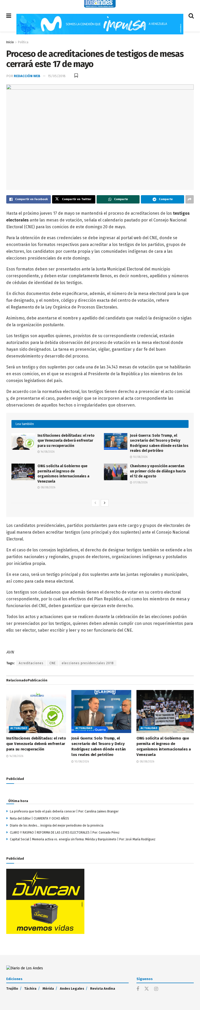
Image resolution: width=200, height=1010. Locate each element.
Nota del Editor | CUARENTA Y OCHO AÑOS (39, 818)
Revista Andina (102, 988)
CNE (52, 663)
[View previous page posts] (95, 503)
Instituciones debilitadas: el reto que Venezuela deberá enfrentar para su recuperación (66, 440)
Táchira (30, 988)
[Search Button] (191, 16)
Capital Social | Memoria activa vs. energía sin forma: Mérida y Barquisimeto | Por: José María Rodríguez (82, 839)
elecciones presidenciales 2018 (88, 663)
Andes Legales (72, 988)
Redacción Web (27, 76)
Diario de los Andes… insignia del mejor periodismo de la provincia (56, 825)
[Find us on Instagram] (156, 989)
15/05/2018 (57, 76)
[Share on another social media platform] (189, 199)
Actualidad (18, 728)
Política (23, 42)
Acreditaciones (31, 663)
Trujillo (12, 988)
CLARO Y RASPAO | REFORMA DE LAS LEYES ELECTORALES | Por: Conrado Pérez (65, 832)
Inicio (10, 42)
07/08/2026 (139, 482)
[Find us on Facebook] (137, 989)
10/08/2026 (139, 457)
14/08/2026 (47, 451)
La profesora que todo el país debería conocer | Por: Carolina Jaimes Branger (64, 811)
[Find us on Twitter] (146, 989)
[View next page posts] (105, 503)
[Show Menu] (8, 16)
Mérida (48, 988)
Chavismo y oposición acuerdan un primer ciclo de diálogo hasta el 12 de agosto (158, 471)
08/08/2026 (47, 487)
